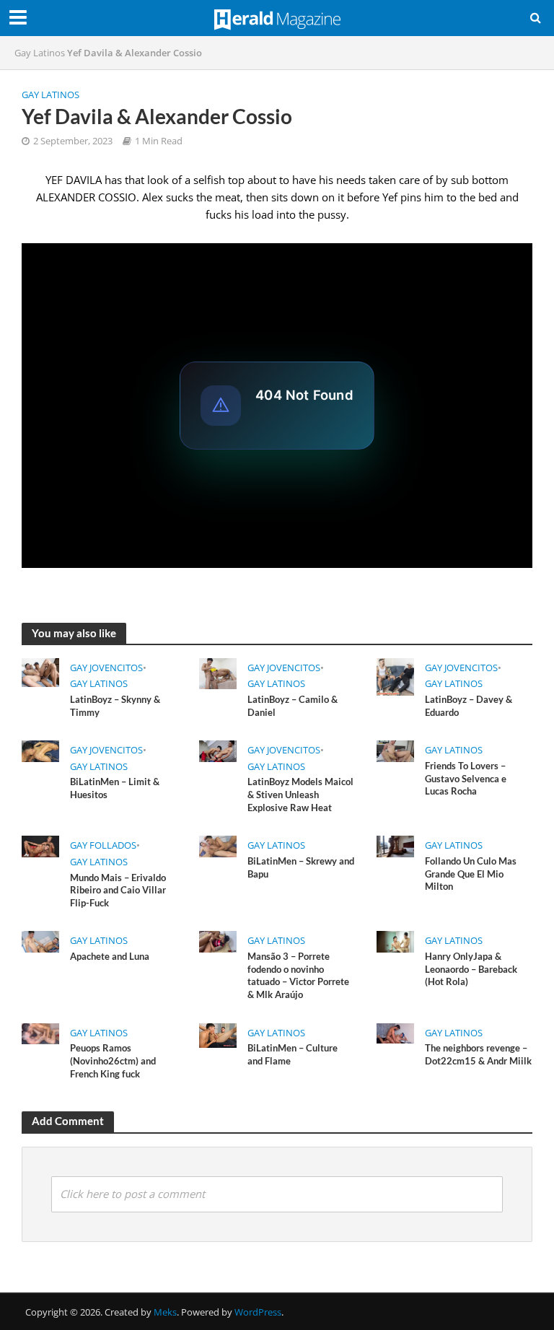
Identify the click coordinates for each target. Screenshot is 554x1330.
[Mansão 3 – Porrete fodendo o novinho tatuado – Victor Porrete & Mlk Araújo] (218, 940)
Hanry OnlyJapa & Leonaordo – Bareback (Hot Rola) (471, 968)
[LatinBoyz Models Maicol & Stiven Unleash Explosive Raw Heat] (218, 750)
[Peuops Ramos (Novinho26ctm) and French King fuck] (40, 1033)
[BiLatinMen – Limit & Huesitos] (40, 750)
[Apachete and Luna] (40, 940)
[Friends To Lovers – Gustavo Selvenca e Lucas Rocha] (395, 750)
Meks (165, 1311)
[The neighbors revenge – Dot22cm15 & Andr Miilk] (395, 1032)
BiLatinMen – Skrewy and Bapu (300, 867)
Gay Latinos (39, 52)
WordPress (257, 1311)
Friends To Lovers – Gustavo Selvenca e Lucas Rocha (465, 778)
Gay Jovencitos (106, 667)
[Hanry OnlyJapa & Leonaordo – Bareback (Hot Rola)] (395, 940)
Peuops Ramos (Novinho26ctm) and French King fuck (113, 1060)
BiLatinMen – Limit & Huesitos (114, 788)
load (262, 214)
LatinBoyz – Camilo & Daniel (292, 706)
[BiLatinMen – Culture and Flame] (218, 1034)
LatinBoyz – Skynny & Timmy (115, 706)
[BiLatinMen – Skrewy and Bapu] (218, 845)
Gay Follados (103, 845)
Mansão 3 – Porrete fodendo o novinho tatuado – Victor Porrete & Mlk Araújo (298, 975)
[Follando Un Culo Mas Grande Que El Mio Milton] (395, 845)
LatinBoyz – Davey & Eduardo (468, 706)
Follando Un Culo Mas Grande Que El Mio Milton (470, 873)
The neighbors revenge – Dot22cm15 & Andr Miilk (478, 1054)
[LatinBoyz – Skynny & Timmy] (40, 671)
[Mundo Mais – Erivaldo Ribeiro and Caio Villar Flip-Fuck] (40, 845)
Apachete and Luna (109, 956)
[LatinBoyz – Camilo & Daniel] (218, 673)
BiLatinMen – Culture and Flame (292, 1054)
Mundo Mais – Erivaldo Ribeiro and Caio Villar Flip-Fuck (118, 890)
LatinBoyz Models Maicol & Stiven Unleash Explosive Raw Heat (300, 794)
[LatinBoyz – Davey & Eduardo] (395, 675)
